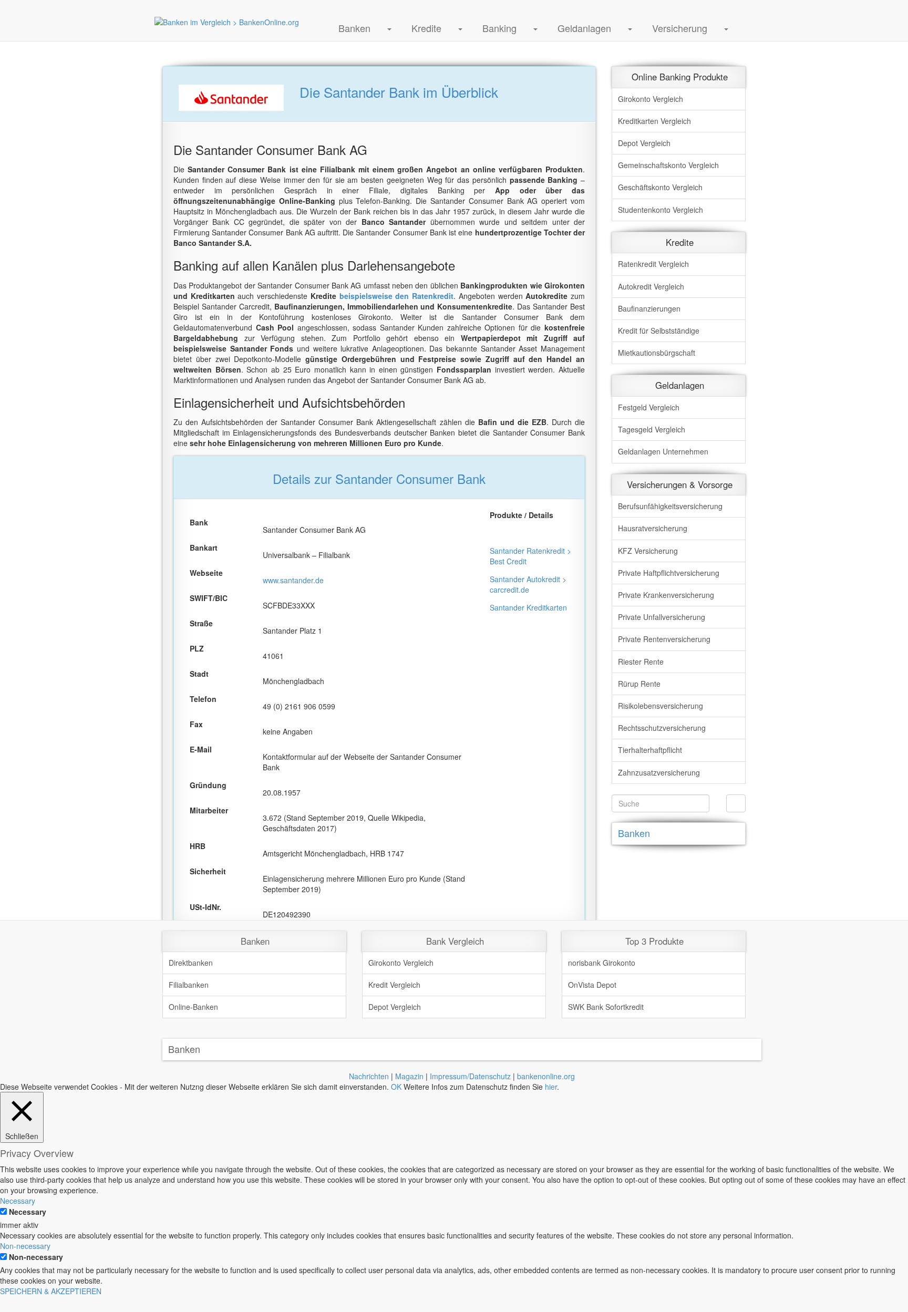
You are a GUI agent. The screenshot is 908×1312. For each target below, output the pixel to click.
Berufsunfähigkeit (670, 506)
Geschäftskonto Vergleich (660, 187)
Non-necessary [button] (25, 1246)
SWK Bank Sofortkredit (606, 1006)
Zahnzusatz (659, 772)
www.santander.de (293, 580)
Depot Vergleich (644, 143)
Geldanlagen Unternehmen (663, 451)
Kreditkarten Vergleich (654, 121)
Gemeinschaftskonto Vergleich (668, 165)
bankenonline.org (546, 1076)
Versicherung (679, 28)
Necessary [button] (17, 1200)
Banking (499, 28)
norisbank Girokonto (601, 962)
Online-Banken (193, 1006)
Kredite (426, 28)
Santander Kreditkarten (528, 607)
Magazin (409, 1076)
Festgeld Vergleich (648, 407)
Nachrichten (369, 1076)
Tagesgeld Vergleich (651, 429)
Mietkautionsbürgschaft (656, 352)
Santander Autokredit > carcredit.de (528, 584)
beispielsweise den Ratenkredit (396, 296)
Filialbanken (189, 984)
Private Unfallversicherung (661, 617)
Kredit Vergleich (394, 984)
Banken (354, 28)
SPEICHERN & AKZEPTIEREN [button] (50, 1291)
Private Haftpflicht (668, 572)
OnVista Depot (592, 984)
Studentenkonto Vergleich (660, 209)
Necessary (27, 1211)
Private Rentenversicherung (664, 639)
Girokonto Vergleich (650, 99)
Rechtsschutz (662, 727)
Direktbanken (191, 962)
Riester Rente (641, 661)
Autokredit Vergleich (651, 286)
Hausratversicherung (652, 528)
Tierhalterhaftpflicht (650, 750)
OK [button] (396, 1086)
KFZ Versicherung (648, 550)
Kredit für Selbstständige (658, 330)
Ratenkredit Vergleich (653, 264)
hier (551, 1086)
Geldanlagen (584, 28)
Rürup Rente (639, 683)
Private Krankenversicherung (666, 595)
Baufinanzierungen (649, 308)
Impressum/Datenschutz (470, 1076)
